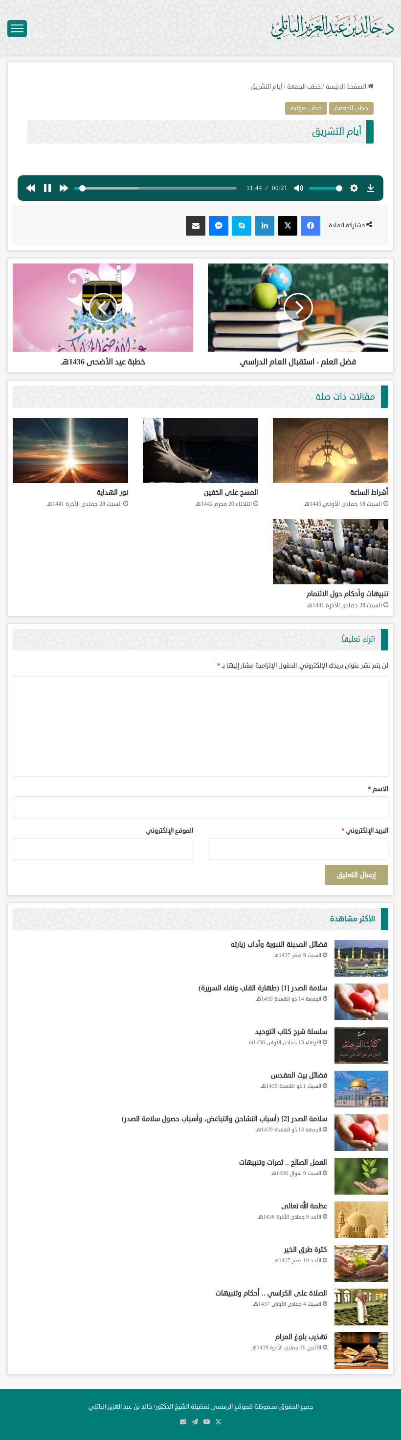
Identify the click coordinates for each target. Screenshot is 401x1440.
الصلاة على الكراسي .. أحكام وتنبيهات (271, 1293)
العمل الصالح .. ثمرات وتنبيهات (283, 1162)
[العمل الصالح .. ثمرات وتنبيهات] (361, 1176)
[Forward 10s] (64, 188)
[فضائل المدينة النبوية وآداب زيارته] (361, 958)
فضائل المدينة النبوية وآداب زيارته (279, 944)
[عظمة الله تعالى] (361, 1219)
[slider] (155, 188)
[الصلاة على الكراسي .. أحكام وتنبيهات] (361, 1307)
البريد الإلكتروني (364, 830)
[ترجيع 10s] (30, 188)
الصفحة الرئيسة (347, 86)
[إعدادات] (354, 188)
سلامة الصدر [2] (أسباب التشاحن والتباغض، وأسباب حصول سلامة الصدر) (224, 1119)
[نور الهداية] (70, 450)
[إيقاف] (47, 188)
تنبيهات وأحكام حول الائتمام (347, 594)
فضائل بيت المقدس (299, 1075)
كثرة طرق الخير (305, 1249)
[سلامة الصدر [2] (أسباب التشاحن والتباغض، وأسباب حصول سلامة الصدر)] (361, 1132)
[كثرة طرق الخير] (361, 1263)
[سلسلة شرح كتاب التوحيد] (361, 1045)
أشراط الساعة (369, 492)
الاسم (378, 789)
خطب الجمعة (304, 86)
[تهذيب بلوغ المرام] (361, 1350)
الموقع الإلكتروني (169, 830)
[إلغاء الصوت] (299, 188)
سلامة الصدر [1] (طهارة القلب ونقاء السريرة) (263, 988)
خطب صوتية (306, 108)
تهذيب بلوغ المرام (301, 1337)
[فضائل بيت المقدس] (361, 1089)
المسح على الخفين (231, 492)
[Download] (371, 188)
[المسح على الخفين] (200, 450)
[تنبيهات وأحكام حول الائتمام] (330, 551)
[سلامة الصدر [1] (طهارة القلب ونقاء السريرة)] (361, 1002)
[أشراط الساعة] (330, 450)
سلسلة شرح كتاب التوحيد (291, 1031)
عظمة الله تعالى (304, 1206)
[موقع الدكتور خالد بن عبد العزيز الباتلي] (332, 27)
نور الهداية (112, 492)
